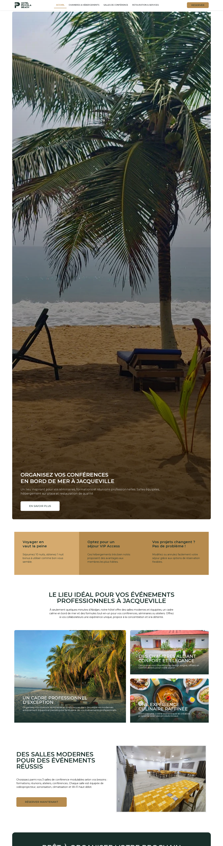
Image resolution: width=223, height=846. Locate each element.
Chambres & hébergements (84, 5)
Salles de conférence (115, 5)
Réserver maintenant (41, 801)
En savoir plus (40, 506)
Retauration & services (145, 5)
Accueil (60, 5)
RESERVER (197, 5)
